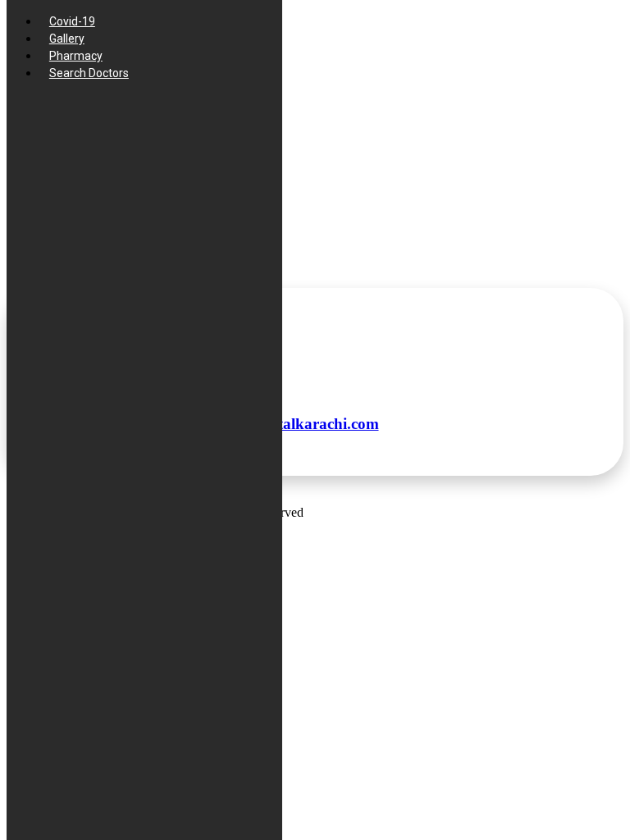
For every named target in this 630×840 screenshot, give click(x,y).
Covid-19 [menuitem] (72, 21)
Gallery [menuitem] (66, 38)
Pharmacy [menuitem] (76, 55)
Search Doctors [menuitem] (89, 73)
